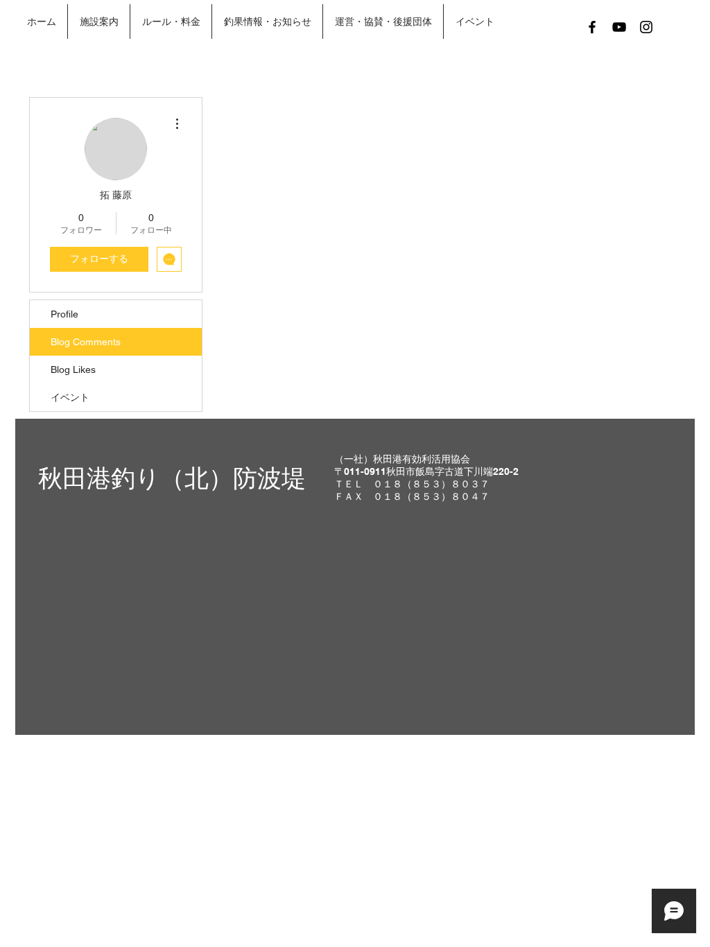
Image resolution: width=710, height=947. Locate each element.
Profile (64, 314)
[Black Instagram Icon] (646, 27)
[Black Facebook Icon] (592, 27)
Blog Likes (73, 369)
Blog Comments (86, 341)
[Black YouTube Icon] (619, 27)
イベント (70, 397)
